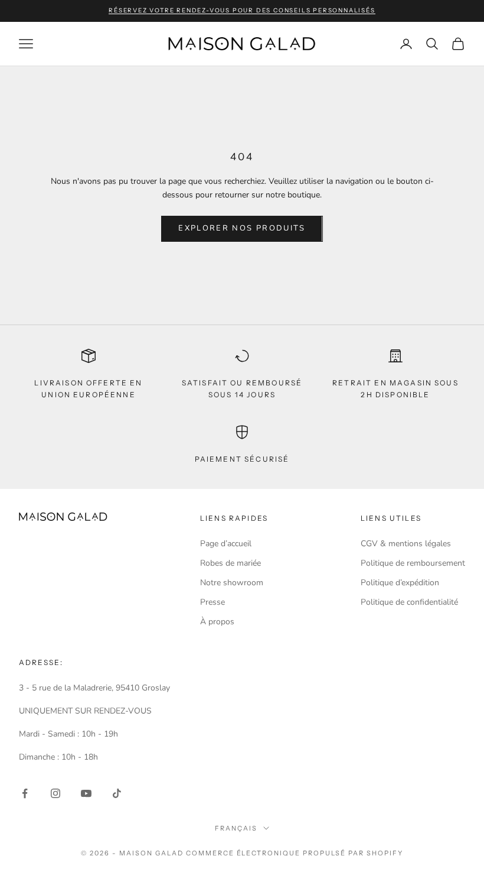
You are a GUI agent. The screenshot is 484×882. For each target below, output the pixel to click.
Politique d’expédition (400, 582)
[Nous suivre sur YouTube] (86, 793)
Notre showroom (231, 582)
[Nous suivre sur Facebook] (25, 793)
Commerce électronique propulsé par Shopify (294, 853)
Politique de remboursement (413, 563)
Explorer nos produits (241, 228)
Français (236, 828)
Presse (212, 602)
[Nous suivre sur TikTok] (117, 793)
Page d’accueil (225, 543)
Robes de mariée (230, 563)
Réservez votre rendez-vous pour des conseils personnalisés (242, 10)
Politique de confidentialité (409, 602)
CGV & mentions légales (406, 543)
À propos (217, 621)
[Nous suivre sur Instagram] (55, 793)
